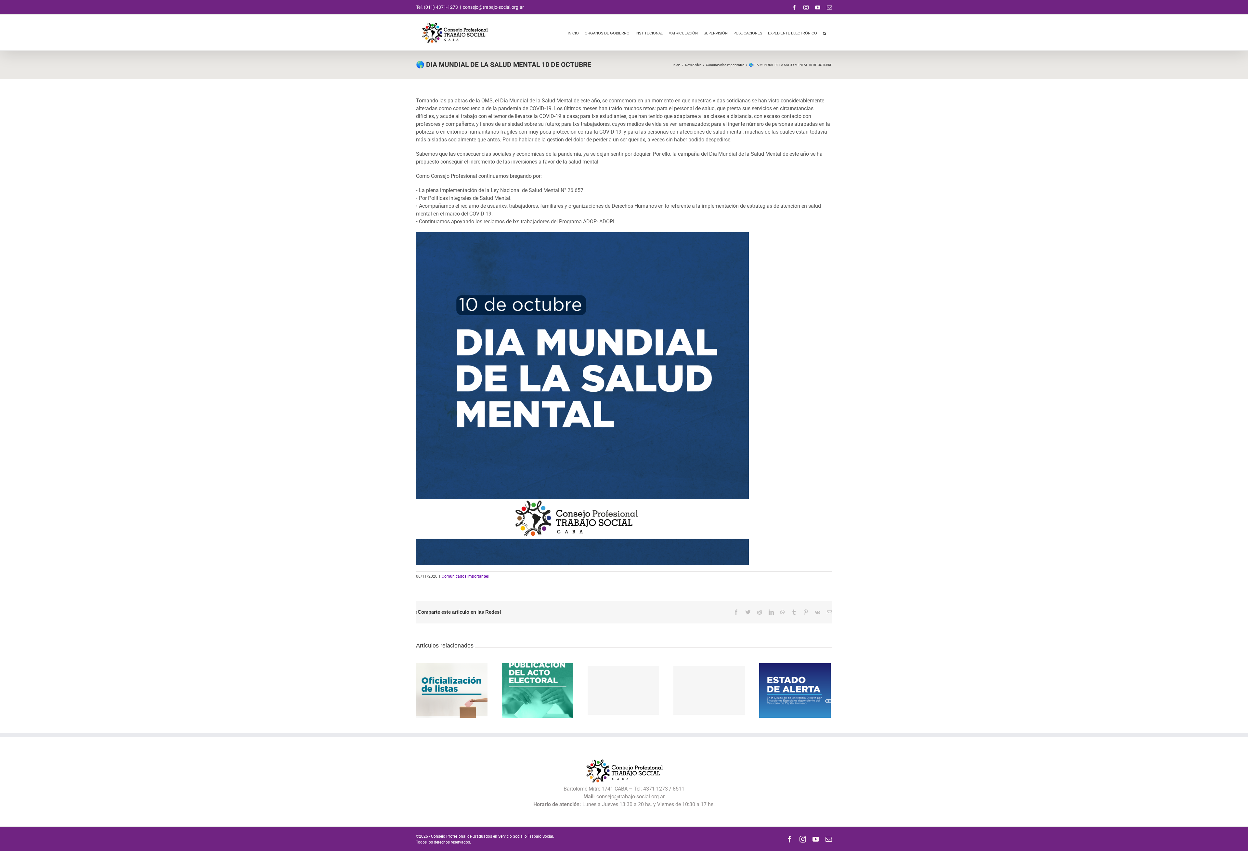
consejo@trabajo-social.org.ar (493, 7)
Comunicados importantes (465, 576)
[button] (824, 32)
